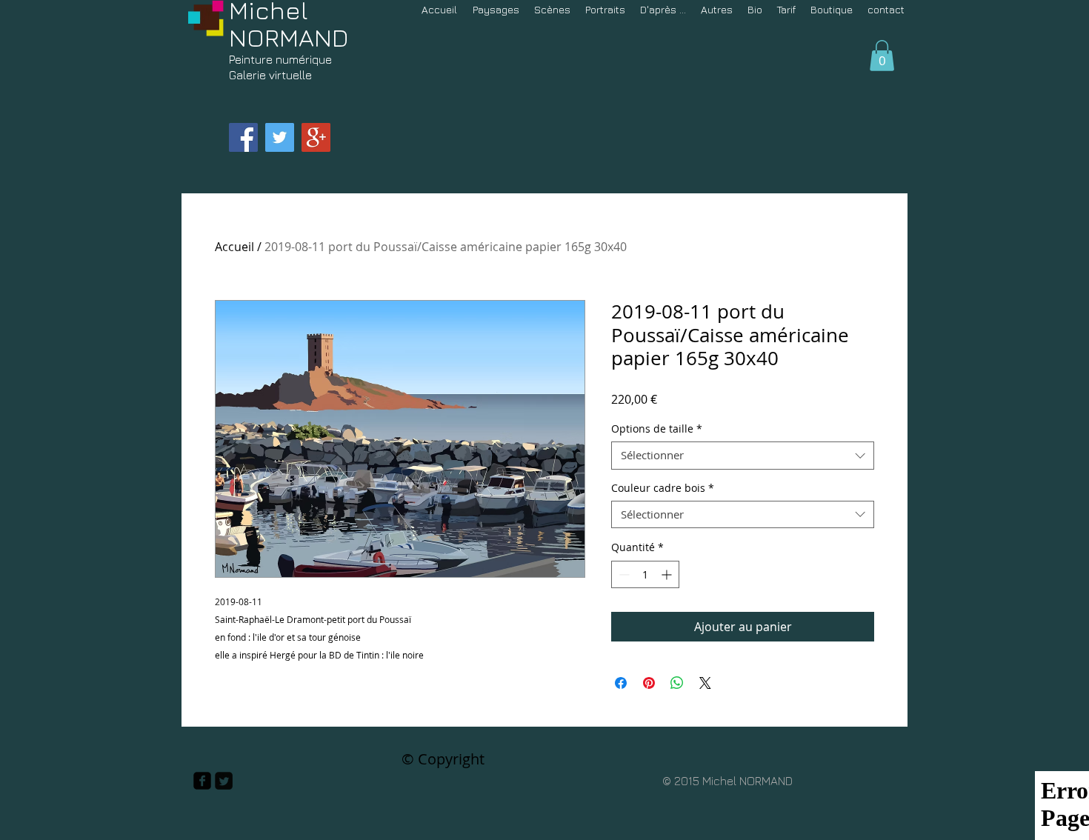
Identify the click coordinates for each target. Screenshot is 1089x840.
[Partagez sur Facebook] (621, 683)
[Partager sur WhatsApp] (677, 683)
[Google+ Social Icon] (316, 137)
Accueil (234, 247)
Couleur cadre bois (662, 488)
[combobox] (742, 455)
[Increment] (668, 574)
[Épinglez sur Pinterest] (649, 683)
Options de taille (656, 429)
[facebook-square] (202, 781)
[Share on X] (705, 683)
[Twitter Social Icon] (279, 137)
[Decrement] (622, 574)
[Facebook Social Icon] (243, 137)
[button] (882, 55)
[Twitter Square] (224, 781)
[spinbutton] (645, 574)
